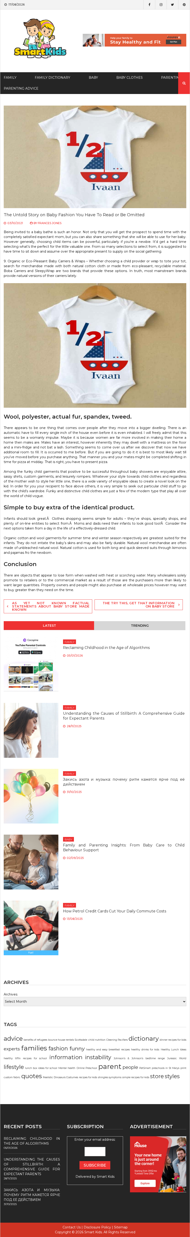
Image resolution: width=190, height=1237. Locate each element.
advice (13, 1038)
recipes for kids (88, 1077)
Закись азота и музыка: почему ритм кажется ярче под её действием (32, 1195)
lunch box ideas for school (41, 1068)
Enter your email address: (94, 1158)
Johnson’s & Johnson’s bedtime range (139, 1058)
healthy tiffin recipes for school (25, 1058)
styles (172, 1076)
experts (12, 1049)
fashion (58, 1048)
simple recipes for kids (135, 1077)
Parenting (171, 77)
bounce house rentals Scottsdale (67, 1039)
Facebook (149, 4)
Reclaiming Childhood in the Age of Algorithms (106, 647)
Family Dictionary (52, 77)
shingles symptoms (109, 1077)
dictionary (144, 1038)
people (130, 1067)
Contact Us (72, 1227)
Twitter (172, 4)
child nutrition (96, 1039)
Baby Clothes (129, 77)
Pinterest (184, 4)
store (157, 1076)
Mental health (66, 1068)
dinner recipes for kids (173, 1039)
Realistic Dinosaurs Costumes (60, 1077)
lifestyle (14, 1067)
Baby (93, 77)
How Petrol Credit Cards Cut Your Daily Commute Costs (114, 911)
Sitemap (121, 1227)
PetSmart (145, 1068)
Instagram (161, 4)
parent (109, 1066)
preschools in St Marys (165, 1068)
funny (77, 1048)
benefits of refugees (35, 1039)
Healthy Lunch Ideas (173, 1049)
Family (69, 642)
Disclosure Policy (97, 1227)
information (65, 1057)
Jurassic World (176, 1058)
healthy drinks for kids (145, 1049)
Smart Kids (105, 1176)
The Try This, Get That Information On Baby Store (138, 604)
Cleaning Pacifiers (117, 1039)
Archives (10, 994)
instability (98, 1057)
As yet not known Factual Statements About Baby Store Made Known (51, 606)
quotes (31, 1076)
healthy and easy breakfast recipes (108, 1049)
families (34, 1048)
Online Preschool (87, 1068)
